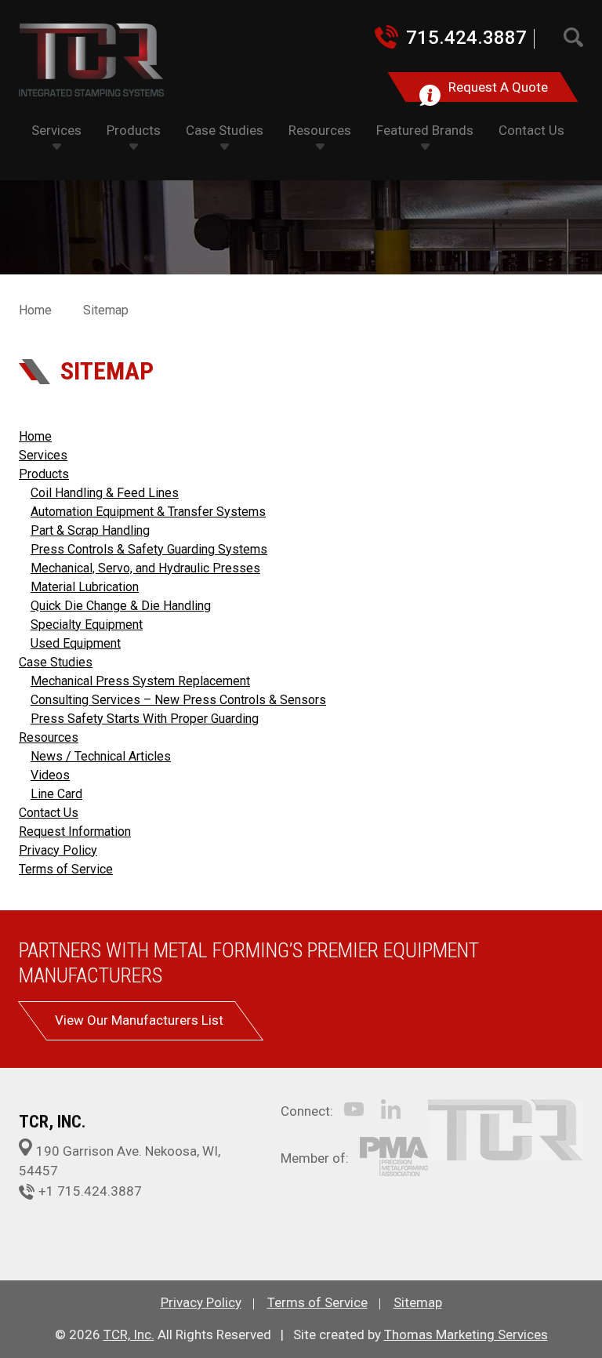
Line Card (56, 793)
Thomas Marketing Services (466, 1334)
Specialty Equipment (87, 624)
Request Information (75, 831)
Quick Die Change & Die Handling (121, 605)
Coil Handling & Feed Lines (105, 492)
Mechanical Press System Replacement (140, 681)
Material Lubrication (85, 586)
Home (35, 310)
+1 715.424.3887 (90, 1191)
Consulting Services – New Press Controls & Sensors (178, 699)
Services (43, 455)
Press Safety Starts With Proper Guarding (145, 718)
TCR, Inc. (128, 1334)
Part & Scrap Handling (90, 530)
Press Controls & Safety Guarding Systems (149, 549)
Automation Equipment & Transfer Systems (148, 511)
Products (44, 474)
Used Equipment (76, 643)
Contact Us (48, 812)
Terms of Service (66, 869)
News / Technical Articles (101, 756)
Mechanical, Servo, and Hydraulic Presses (145, 568)
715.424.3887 (466, 38)
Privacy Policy (58, 850)
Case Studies (55, 662)
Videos (50, 775)
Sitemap (417, 1302)
